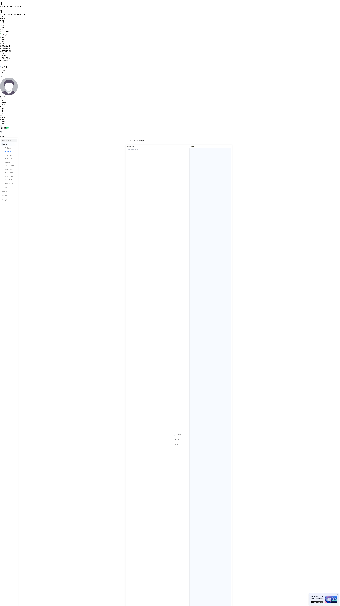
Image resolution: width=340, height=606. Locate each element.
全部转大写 (179, 434)
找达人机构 (3, 35)
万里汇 (3, 137)
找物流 (2, 25)
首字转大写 (179, 444)
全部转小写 (179, 439)
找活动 (2, 23)
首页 (1, 17)
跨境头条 (3, 19)
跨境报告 (3, 39)
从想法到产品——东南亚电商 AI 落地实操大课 (317, 598)
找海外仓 (3, 29)
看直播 (2, 37)
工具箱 (2, 41)
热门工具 (132, 141)
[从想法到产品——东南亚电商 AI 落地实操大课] (331, 600)
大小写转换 (140, 141)
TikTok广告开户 (5, 31)
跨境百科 (3, 21)
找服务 (2, 27)
